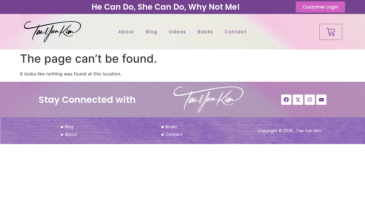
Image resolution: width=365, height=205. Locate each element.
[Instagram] (310, 100)
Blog (151, 31)
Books (205, 31)
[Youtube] (321, 100)
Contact (236, 31)
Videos (177, 31)
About (126, 31)
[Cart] (330, 32)
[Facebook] (286, 100)
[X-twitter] (298, 100)
